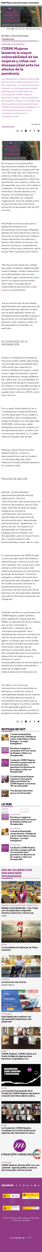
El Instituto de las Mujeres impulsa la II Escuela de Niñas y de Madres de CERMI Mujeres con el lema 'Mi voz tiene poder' (23, 781)
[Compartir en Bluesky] (38, 131)
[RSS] (39, 1185)
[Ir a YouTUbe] (35, 1185)
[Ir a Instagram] (31, 1185)
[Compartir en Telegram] (26, 131)
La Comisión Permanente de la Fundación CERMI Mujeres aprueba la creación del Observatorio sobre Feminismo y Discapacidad (20, 1094)
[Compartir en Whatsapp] (22, 131)
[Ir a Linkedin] (27, 1185)
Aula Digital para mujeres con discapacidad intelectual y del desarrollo (16, 1019)
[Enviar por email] (17, 131)
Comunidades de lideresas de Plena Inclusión (19, 948)
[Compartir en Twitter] (34, 131)
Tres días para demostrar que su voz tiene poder (21, 792)
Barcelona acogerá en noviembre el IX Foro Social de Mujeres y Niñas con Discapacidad (23, 751)
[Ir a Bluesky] (24, 1185)
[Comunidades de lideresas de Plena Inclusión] (21, 931)
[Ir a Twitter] (20, 1185)
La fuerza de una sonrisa (13, 982)
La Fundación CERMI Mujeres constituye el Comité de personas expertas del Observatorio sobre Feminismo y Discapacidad (18, 1131)
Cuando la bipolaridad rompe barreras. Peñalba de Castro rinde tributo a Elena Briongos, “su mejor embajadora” (23, 738)
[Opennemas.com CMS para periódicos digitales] (21, 1237)
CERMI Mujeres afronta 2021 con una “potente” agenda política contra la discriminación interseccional (20, 1167)
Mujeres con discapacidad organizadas (14, 37)
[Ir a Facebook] (16, 1185)
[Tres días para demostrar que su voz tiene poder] (5, 793)
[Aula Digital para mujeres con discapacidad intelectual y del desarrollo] (21, 1001)
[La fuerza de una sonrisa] (21, 966)
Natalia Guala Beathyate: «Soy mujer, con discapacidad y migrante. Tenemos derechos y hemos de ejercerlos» (19, 911)
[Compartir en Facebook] (30, 131)
